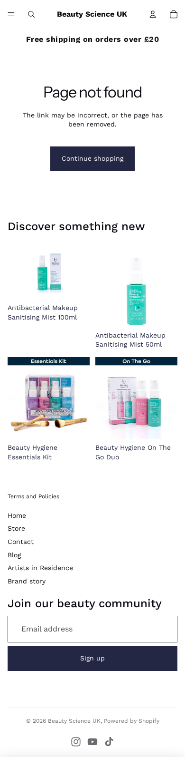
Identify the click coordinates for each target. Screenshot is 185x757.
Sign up (92, 658)
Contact (21, 541)
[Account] (152, 14)
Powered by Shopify (131, 721)
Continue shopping (92, 158)
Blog (14, 555)
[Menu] (11, 14)
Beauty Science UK (74, 721)
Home (17, 515)
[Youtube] (92, 741)
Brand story (27, 581)
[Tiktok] (109, 741)
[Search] (31, 14)
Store (16, 528)
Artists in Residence (40, 568)
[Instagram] (76, 741)
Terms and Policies (33, 496)
